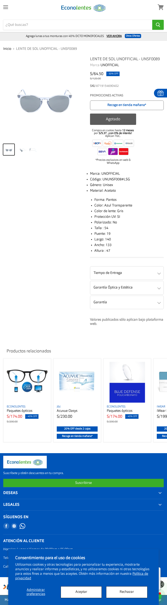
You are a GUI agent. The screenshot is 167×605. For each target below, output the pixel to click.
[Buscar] (158, 25)
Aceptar (81, 592)
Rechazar (127, 592)
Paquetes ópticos (19, 411)
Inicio (7, 49)
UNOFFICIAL (109, 65)
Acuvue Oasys (67, 411)
